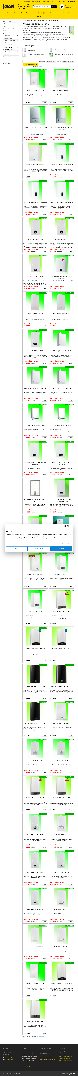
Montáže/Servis (67, 13)
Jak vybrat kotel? (44, 1056)
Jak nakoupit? (35, 13)
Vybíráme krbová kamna (64, 1052)
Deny (16, 548)
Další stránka (39, 67)
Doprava (52, 13)
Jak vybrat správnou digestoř (65, 1060)
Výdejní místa (44, 13)
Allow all (61, 548)
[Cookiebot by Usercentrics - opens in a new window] (65, 526)
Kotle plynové (41, 20)
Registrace (72, 1)
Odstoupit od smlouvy (27, 1066)
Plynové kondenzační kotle (51, 20)
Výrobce (59, 61)
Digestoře (5, 33)
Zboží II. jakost (6, 63)
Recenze (59, 13)
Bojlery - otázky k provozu (64, 1054)
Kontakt (39, 16)
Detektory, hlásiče (7, 45)
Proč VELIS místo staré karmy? (65, 1056)
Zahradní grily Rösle (63, 1051)
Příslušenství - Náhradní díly (9, 57)
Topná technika (7, 21)
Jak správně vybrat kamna (46, 1057)
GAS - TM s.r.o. (16, 1073)
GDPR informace (25, 1063)
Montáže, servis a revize (9, 61)
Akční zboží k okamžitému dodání (9, 29)
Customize (38, 548)
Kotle (35, 20)
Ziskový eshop (64, 1073)
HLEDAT (54, 6)
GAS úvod (9, 13)
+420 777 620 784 (8, 1057)
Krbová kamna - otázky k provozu (47, 1059)
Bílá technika (6, 35)
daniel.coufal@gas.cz (8, 1059)
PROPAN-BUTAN (7, 51)
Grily (4, 26)
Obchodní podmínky (24, 13)
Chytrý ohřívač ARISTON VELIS (65, 1058)
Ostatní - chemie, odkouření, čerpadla (8, 48)
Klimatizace (6, 54)
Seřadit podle (41, 61)
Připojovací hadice (7, 38)
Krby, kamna (6, 23)
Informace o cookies (26, 1065)
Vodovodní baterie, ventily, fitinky (10, 41)
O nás (15, 13)
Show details (65, 543)
